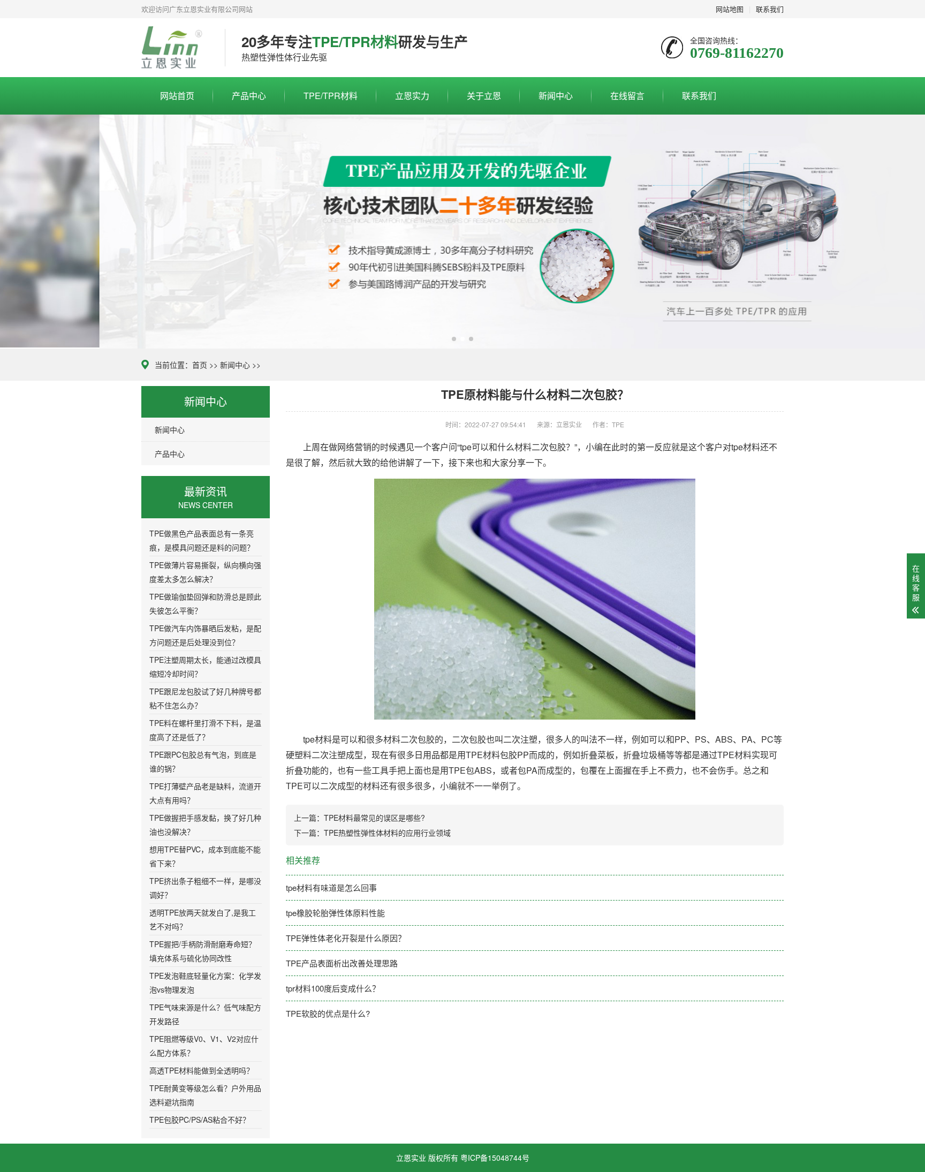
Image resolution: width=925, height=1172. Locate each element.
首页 (199, 364)
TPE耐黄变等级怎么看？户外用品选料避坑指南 (205, 1095)
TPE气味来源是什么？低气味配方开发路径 (205, 1014)
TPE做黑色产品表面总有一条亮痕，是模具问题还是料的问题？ (201, 540)
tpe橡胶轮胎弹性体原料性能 (335, 912)
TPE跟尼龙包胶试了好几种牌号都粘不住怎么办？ (205, 698)
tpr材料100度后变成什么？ (333, 988)
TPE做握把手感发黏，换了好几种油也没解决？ (205, 824)
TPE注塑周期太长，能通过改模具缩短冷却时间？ (205, 666)
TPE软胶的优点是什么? (328, 1013)
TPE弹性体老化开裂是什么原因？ (346, 937)
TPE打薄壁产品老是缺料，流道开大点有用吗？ (205, 793)
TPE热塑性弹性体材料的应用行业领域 (387, 832)
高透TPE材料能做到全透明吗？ (201, 1070)
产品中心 (249, 95)
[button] (454, 339)
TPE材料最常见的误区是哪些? (374, 817)
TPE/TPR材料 (331, 95)
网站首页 (177, 95)
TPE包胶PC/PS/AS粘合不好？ (199, 1119)
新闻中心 (556, 95)
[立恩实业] (175, 47)
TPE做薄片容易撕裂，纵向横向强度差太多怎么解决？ (205, 571)
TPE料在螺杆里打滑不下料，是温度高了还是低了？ (205, 729)
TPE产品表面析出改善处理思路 (342, 963)
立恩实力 (412, 95)
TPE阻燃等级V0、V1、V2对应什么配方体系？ (204, 1045)
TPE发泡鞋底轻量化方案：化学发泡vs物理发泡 (205, 982)
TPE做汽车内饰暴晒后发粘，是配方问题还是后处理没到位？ (205, 635)
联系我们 (699, 95)
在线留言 (627, 95)
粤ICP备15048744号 (494, 1157)
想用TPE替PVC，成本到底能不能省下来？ (205, 856)
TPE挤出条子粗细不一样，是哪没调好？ (205, 887)
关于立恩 (484, 95)
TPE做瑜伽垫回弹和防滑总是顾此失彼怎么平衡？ (205, 603)
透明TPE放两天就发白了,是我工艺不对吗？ (202, 919)
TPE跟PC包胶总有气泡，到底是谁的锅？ (202, 761)
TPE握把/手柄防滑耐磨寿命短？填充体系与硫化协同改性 (202, 951)
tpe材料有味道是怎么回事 (331, 887)
